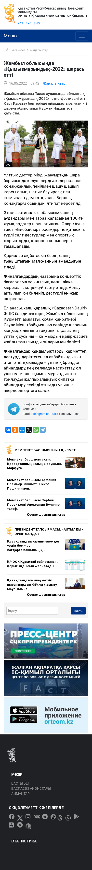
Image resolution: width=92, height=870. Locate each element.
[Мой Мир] (22, 430)
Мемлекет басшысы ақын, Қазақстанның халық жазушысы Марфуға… (35, 463)
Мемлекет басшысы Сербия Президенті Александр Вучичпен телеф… (34, 504)
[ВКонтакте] (8, 430)
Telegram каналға (45, 414)
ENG (37, 23)
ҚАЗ (20, 23)
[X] (29, 430)
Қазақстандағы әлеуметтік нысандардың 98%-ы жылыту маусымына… (32, 584)
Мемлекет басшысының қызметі (45, 450)
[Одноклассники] (15, 430)
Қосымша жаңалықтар (46, 514)
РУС (28, 23)
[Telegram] (43, 430)
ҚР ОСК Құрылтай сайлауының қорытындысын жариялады (32, 564)
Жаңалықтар (54, 83)
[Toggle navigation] (81, 36)
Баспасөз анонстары (31, 788)
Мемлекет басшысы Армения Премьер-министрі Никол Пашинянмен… (31, 484)
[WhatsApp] (36, 430)
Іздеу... (78, 611)
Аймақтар (20, 794)
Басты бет (20, 783)
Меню (10, 36)
